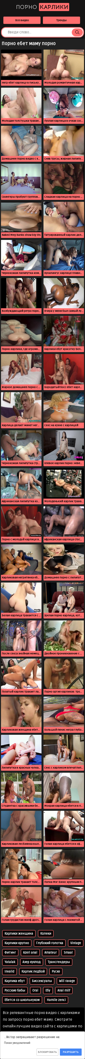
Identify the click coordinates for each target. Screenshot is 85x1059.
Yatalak (10, 962)
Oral (35, 990)
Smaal (68, 953)
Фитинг (10, 953)
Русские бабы (15, 990)
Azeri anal (30, 953)
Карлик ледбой (33, 971)
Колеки (45, 934)
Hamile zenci (56, 1000)
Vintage (75, 943)
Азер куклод (32, 962)
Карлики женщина (19, 934)
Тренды (61, 20)
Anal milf (64, 990)
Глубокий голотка (49, 943)
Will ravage (67, 981)
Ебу (47, 990)
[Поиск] (77, 32)
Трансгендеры (59, 962)
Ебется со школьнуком (22, 1000)
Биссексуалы (42, 981)
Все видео (22, 20)
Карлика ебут (15, 981)
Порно (42, 7)
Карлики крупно (17, 943)
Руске (56, 971)
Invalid (9, 971)
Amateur (50, 953)
